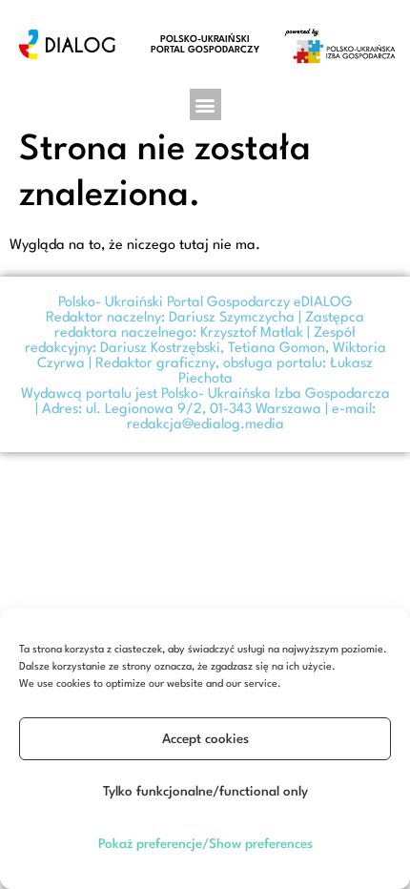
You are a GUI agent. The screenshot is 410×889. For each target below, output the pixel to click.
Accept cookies (205, 739)
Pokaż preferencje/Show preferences (205, 844)
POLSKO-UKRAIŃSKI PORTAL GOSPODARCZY (205, 44)
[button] (205, 104)
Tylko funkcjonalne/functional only (205, 791)
